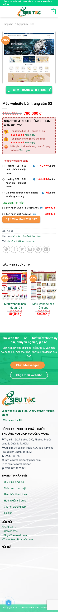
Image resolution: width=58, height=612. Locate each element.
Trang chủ (7, 24)
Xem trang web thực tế (32, 90)
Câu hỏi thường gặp (15, 506)
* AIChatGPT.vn (10, 531)
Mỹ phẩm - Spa (25, 24)
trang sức (30, 241)
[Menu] (4, 12)
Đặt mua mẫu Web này (21, 219)
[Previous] (2, 296)
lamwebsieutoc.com (29, 607)
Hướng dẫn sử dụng (15, 500)
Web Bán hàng (34, 236)
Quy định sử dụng (14, 482)
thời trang (20, 241)
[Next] (55, 296)
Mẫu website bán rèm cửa (43, 305)
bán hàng (11, 241)
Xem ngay (30, 134)
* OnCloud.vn (9, 527)
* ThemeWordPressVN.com (17, 539)
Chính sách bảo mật (15, 488)
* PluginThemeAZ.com (14, 535)
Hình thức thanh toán (15, 494)
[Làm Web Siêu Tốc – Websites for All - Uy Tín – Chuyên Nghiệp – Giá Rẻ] (29, 11)
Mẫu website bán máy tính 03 (15, 305)
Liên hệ (8, 512)
